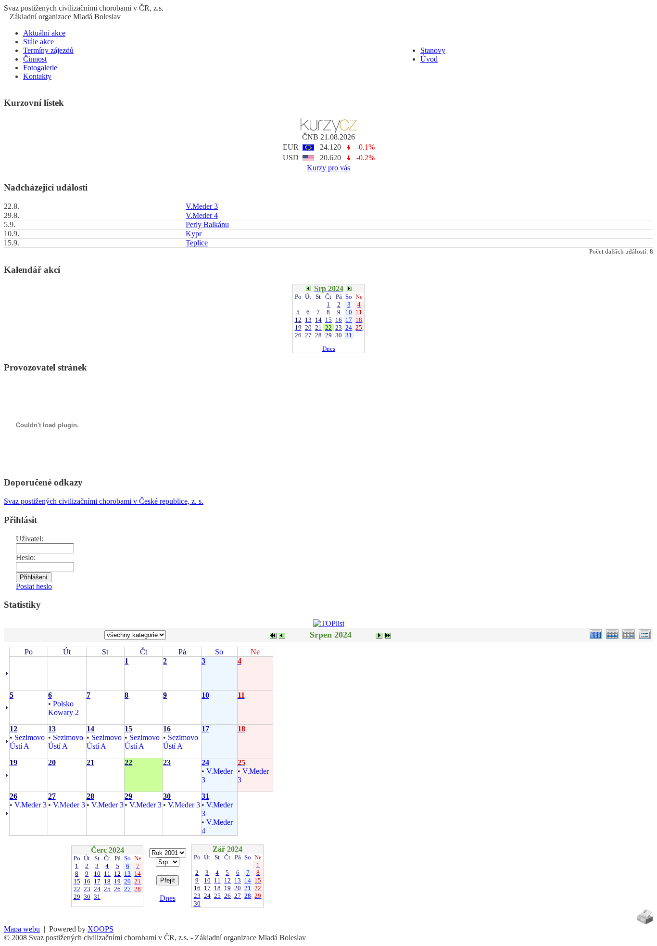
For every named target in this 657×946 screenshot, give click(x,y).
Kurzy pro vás (328, 168)
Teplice (197, 243)
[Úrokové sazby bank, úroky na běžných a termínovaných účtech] (329, 130)
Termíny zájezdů (48, 50)
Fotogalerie (40, 68)
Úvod (429, 59)
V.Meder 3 (202, 206)
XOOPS (101, 929)
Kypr (194, 234)
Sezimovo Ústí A (27, 741)
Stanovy (432, 50)
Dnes (328, 348)
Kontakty (37, 76)
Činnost (35, 59)
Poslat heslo (34, 586)
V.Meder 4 (202, 215)
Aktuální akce (44, 33)
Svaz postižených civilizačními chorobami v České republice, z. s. (103, 501)
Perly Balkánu (207, 224)
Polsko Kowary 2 (63, 708)
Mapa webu (22, 929)
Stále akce (38, 42)
